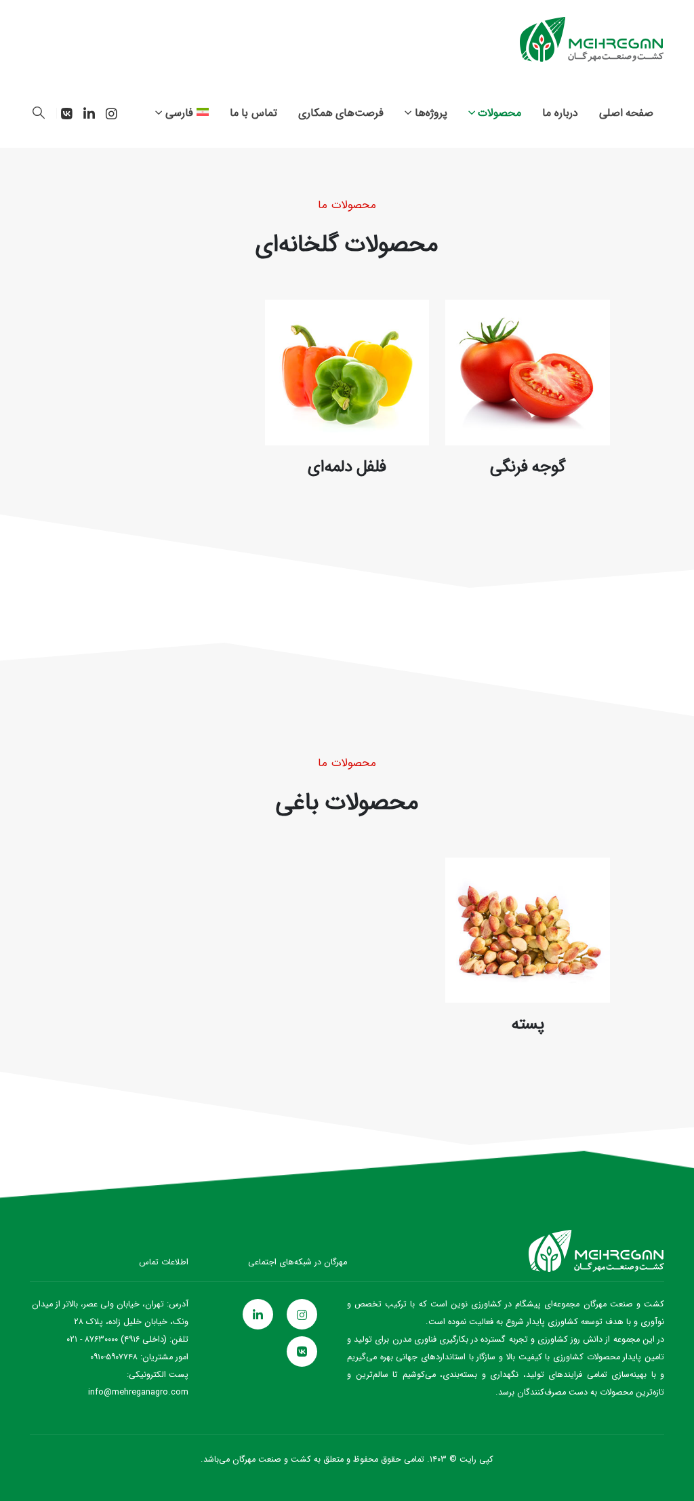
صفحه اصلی (626, 112)
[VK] (66, 113)
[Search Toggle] (38, 113)
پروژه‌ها (431, 112)
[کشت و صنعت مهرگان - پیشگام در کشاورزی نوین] (591, 39)
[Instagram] (111, 113)
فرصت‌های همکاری (341, 112)
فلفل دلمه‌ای (347, 467)
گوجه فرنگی (528, 467)
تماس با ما (253, 112)
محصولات (499, 112)
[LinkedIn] (88, 113)
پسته (528, 1024)
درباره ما (560, 112)
